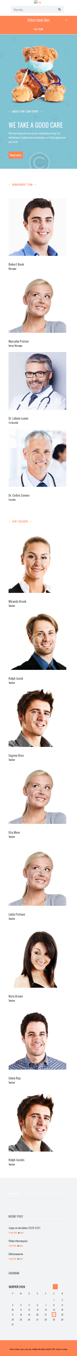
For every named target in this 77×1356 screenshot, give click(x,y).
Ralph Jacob (16, 678)
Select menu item (38, 20)
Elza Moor (14, 832)
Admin (22, 1232)
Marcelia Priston (19, 341)
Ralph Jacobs (16, 1160)
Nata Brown (16, 996)
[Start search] (59, 9)
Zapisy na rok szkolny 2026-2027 (24, 1228)
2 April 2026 (12, 1245)
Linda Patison (17, 914)
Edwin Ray (15, 1078)
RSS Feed (14, 1194)
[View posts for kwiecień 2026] (55, 1286)
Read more (15, 155)
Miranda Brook (17, 601)
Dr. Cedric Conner (19, 495)
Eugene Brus (16, 755)
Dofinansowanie (16, 1254)
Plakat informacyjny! (18, 1241)
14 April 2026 (13, 1232)
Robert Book (16, 264)
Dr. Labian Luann (18, 418)
